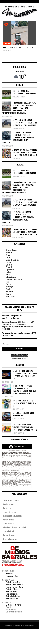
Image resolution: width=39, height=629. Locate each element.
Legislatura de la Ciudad (14, 279)
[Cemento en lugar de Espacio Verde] (19, 33)
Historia (8, 272)
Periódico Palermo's (12, 589)
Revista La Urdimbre (13, 596)
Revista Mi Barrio (12, 598)
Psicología (9, 286)
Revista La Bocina (12, 594)
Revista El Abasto (11, 591)
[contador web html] (19, 355)
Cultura (8, 262)
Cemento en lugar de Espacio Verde (18, 47)
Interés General (11, 277)
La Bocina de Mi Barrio (13, 605)
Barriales (9, 252)
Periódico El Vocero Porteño (15, 584)
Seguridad (9, 291)
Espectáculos (10, 269)
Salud (8, 289)
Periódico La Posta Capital (14, 587)
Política (8, 284)
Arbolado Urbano (11, 250)
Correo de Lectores (12, 260)
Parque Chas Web (12, 576)
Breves (8, 255)
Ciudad (7, 43)
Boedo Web (9, 573)
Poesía (8, 282)
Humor (8, 274)
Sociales (8, 294)
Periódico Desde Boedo (13, 582)
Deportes (9, 264)
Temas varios (10, 296)
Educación (9, 267)
